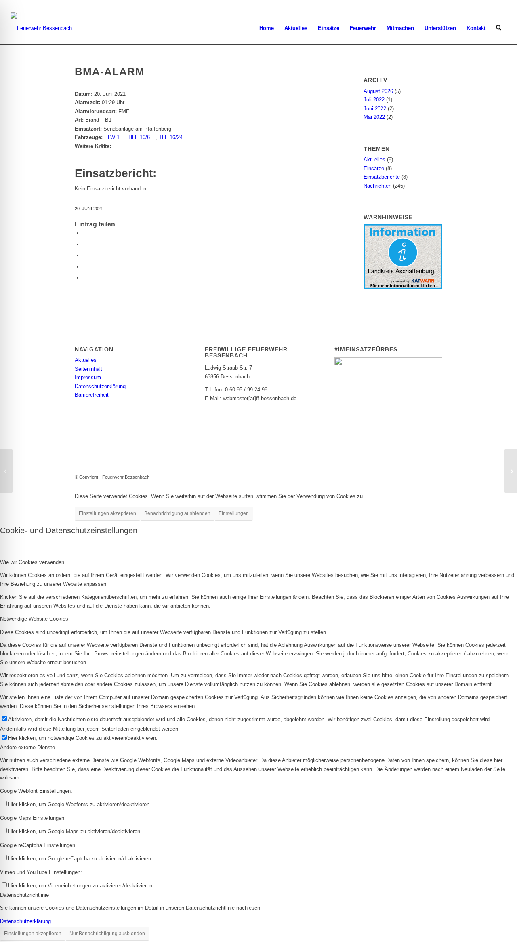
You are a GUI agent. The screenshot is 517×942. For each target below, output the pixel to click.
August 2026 (378, 91)
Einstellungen (234, 513)
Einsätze (374, 168)
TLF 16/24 (171, 137)
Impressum (88, 377)
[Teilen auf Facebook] (85, 233)
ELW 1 (112, 137)
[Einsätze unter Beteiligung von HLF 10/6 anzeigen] (153, 137)
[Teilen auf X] (85, 244)
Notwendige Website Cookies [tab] (34, 619)
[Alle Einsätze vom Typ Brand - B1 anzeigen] (115, 120)
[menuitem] (266, 28)
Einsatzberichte (382, 177)
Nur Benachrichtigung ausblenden (107, 933)
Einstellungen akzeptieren (107, 513)
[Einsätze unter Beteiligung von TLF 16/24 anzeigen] (186, 137)
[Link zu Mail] (500, 6)
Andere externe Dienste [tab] (27, 747)
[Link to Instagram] (85, 278)
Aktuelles (374, 159)
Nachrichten (377, 186)
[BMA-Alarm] (6, 471)
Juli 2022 (374, 100)
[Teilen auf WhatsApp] (85, 255)
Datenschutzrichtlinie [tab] (24, 895)
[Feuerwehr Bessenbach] (41, 28)
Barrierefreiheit (92, 395)
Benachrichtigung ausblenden (177, 513)
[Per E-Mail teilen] (85, 267)
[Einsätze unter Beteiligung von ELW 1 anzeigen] (123, 137)
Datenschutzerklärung (100, 386)
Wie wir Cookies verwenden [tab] (32, 562)
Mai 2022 (374, 117)
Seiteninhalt (88, 369)
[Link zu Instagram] (488, 6)
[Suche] (498, 28)
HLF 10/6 (139, 137)
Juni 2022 (375, 109)
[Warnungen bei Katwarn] (403, 288)
